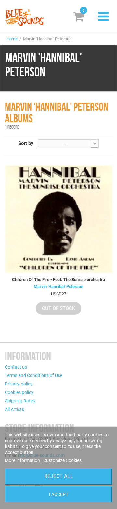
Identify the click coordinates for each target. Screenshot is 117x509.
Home (12, 38)
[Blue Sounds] (24, 17)
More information (23, 460)
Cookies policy (19, 392)
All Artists (14, 409)
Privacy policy (18, 383)
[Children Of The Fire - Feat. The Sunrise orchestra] (58, 219)
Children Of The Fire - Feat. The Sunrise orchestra (58, 279)
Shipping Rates (20, 400)
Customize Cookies (62, 460)
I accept (58, 494)
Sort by (25, 143)
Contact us (16, 367)
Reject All (58, 476)
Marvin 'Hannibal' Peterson (58, 286)
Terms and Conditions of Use (33, 375)
